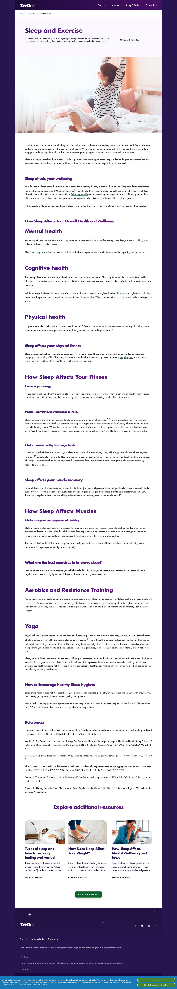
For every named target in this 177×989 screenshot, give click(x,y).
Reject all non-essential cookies (156, 985)
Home (22, 13)
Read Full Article (33, 877)
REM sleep (122, 293)
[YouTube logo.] (149, 926)
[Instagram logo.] (156, 926)
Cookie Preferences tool (123, 982)
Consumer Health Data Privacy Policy (93, 982)
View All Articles (88, 894)
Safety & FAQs (132, 5)
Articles (115, 5)
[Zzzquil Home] (27, 5)
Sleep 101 (31, 13)
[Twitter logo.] (142, 926)
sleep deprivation (44, 252)
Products (101, 5)
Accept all (156, 980)
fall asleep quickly (79, 194)
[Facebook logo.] (135, 926)
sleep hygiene (126, 357)
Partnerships (151, 5)
